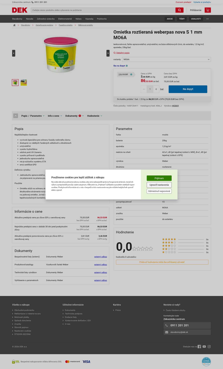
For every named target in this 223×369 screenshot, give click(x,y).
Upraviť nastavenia (159, 184)
